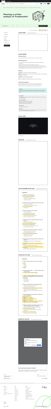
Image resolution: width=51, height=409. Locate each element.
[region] (33, 42)
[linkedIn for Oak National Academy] (7, 406)
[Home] (3, 4)
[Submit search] (41, 3)
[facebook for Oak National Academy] (6, 406)
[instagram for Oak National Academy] (4, 406)
